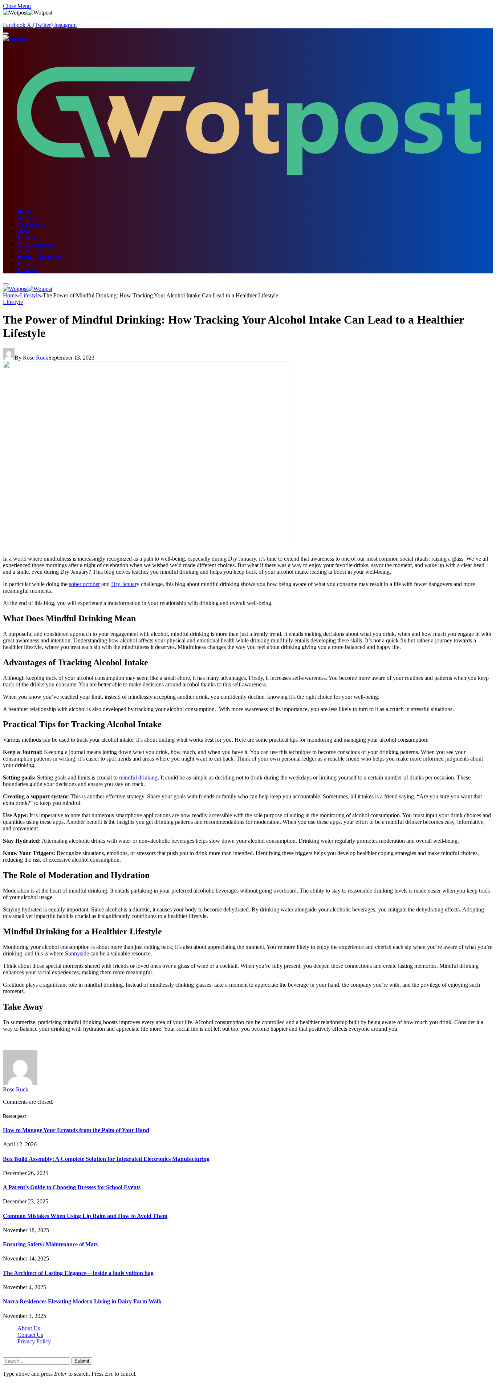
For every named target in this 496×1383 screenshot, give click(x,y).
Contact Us (30, 1335)
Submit (81, 1361)
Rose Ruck (35, 357)
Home (24, 211)
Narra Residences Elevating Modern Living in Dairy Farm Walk (82, 1301)
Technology (31, 224)
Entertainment (35, 244)
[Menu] (6, 33)
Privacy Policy (34, 1341)
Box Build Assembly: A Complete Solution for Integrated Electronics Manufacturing (106, 1159)
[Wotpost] (27, 289)
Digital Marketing (39, 257)
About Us (28, 1328)
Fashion (27, 237)
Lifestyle (28, 270)
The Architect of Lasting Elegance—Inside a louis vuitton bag (78, 1273)
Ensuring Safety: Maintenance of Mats (50, 1244)
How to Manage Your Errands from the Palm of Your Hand (76, 1130)
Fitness (26, 263)
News (23, 231)
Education (30, 250)
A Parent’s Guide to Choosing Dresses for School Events (72, 1187)
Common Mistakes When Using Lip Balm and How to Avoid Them (85, 1216)
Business (27, 218)
